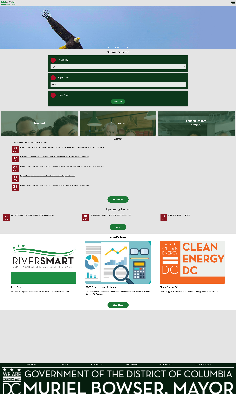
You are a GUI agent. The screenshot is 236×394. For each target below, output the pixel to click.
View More (118, 305)
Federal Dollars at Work (196, 123)
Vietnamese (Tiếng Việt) (203, 364)
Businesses (118, 123)
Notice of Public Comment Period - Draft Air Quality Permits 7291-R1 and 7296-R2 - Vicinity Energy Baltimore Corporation (62, 166)
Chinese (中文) (63, 364)
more (118, 227)
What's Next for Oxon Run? (179, 215)
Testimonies (28, 142)
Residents (40, 123)
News (46, 142)
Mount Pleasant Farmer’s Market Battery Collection (33, 215)
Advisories (38, 142)
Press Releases (18, 142)
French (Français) (97, 364)
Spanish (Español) (165, 364)
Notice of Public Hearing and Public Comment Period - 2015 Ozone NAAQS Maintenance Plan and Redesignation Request (62, 147)
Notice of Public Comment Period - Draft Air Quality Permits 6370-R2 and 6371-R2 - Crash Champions (55, 185)
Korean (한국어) (131, 364)
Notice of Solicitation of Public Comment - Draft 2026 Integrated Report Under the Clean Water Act (54, 157)
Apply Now (118, 101)
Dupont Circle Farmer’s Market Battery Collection (110, 215)
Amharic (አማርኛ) (30, 364)
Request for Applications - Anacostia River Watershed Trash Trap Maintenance (47, 176)
